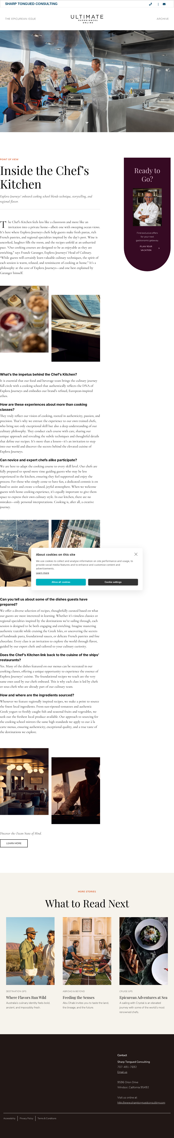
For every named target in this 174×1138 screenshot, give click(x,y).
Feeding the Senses (78, 997)
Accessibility (9, 1118)
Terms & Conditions (47, 1118)
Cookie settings (113, 582)
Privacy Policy (26, 1118)
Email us (122, 1072)
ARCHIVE (163, 19)
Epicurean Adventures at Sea (143, 997)
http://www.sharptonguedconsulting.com (141, 1103)
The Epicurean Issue (20, 19)
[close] (136, 554)
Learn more (42, 572)
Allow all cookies (61, 582)
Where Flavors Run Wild (26, 997)
